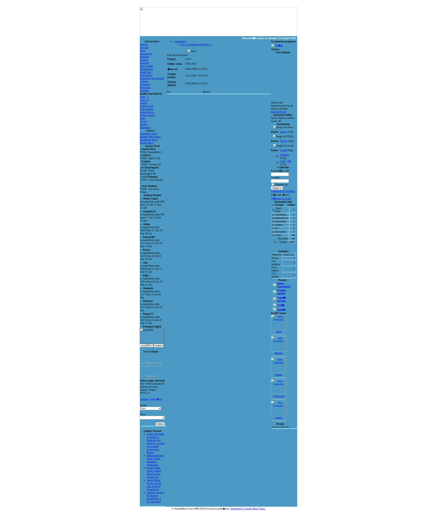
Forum (143, 102)
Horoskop (145, 127)
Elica (278, 331)
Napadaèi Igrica (148, 133)
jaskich (278, 417)
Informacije (146, 53)
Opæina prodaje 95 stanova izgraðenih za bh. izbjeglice (155, 497)
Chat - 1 (144, 96)
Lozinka (275, 177)
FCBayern (278, 396)
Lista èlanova (147, 112)
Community (180, 41)
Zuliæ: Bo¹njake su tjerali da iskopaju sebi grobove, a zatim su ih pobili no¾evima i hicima (156, 443)
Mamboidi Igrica (149, 139)
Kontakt (144, 90)
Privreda (144, 62)
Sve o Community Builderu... (196, 44)
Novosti (144, 47)
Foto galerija (146, 109)
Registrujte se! (278, 111)
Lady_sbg (285, 161)
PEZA (283, 141)
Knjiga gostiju (147, 115)
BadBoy (284, 154)
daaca (283, 131)
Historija (144, 56)
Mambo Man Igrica (150, 136)
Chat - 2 (144, 99)
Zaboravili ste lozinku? (152, 78)
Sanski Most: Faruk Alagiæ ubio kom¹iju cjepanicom (154, 472)
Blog (142, 50)
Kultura (144, 59)
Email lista (145, 72)
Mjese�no (156, 399)
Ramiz (278, 374)
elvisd (283, 150)
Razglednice (146, 69)
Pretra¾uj (145, 84)
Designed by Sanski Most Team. (247, 508)
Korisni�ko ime (280, 170)
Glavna (144, 44)
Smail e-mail (146, 106)
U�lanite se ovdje (281, 198)
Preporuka (145, 87)
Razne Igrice (146, 142)
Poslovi (144, 124)
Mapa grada (146, 66)
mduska (278, 353)
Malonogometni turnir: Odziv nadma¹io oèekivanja (155, 460)
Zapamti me (281, 184)
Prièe (142, 118)
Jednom (144, 399)
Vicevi (143, 121)
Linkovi (144, 81)
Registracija (146, 75)
